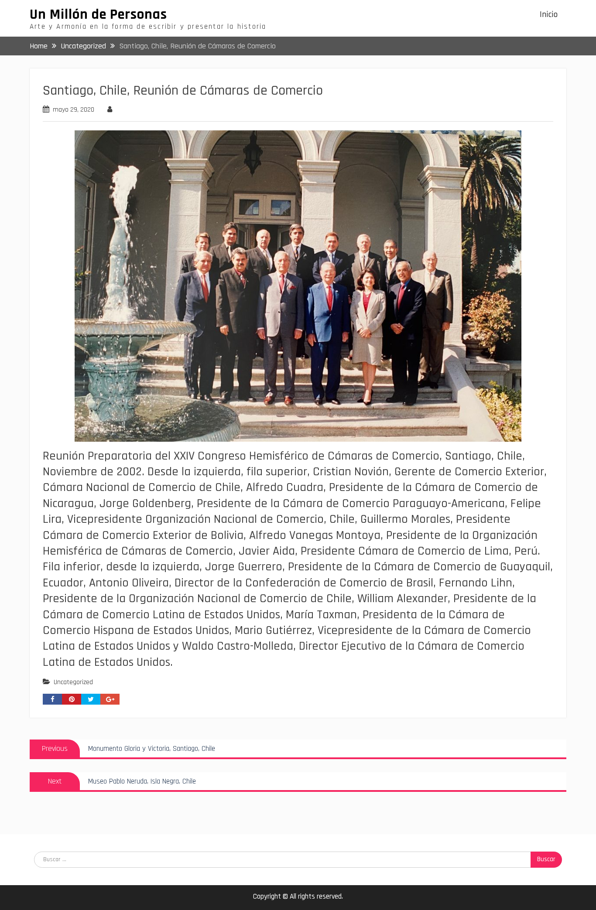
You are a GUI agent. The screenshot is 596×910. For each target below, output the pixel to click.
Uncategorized (73, 682)
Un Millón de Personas (98, 14)
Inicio (549, 14)
